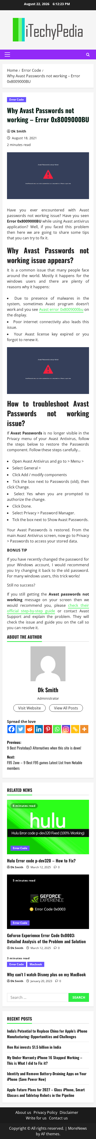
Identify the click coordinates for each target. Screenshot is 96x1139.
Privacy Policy (45, 1112)
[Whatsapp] (57, 729)
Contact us (58, 1118)
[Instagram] (66, 729)
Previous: (44, 745)
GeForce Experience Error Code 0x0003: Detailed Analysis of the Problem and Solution (46, 938)
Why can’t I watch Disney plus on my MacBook (46, 974)
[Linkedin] (39, 729)
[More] (84, 729)
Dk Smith (18, 131)
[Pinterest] (48, 729)
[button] (7, 54)
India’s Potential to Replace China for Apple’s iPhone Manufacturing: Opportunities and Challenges (47, 1033)
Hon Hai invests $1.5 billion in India (34, 1047)
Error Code (16, 100)
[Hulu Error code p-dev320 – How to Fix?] (48, 827)
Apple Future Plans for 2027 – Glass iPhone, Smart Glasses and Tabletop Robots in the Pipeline (46, 1092)
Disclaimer (69, 1112)
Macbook (36, 964)
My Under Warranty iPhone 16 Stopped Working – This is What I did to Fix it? (44, 1060)
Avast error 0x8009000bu (61, 309)
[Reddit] (30, 729)
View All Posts (66, 708)
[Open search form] (88, 54)
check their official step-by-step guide (48, 608)
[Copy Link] (75, 729)
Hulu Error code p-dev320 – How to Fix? (41, 861)
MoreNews (77, 1128)
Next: (44, 762)
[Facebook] (11, 729)
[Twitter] (21, 729)
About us (23, 1112)
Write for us (36, 1118)
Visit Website (29, 708)
